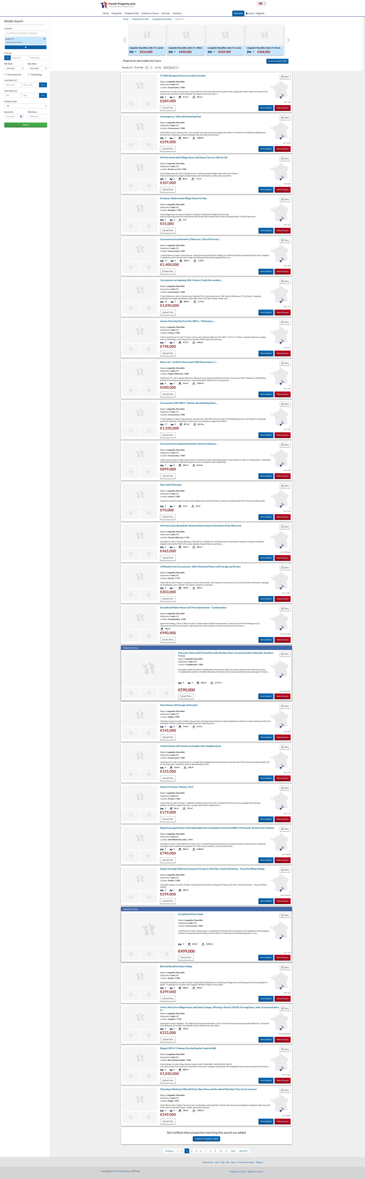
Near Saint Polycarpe (171, 484)
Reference (32, 112)
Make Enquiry (283, 108)
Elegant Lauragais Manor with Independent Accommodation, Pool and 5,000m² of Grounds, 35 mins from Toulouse (217, 827)
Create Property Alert (277, 61)
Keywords (8, 112)
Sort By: (158, 67)
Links (216, 1162)
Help (222, 1162)
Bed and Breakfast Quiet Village (176, 966)
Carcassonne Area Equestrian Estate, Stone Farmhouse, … (189, 443)
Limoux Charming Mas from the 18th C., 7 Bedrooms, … (187, 321)
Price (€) (8, 53)
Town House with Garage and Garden (179, 705)
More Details (265, 108)
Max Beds (32, 64)
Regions (259, 1162)
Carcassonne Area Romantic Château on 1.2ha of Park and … (190, 239)
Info (228, 1162)
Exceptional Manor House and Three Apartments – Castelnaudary (193, 607)
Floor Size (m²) (10, 91)
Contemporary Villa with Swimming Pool (180, 116)
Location (8, 28)
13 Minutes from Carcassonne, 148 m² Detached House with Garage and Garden (200, 566)
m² (42, 85)
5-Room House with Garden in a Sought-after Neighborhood (190, 746)
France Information (246, 1162)
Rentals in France (255, 1171)
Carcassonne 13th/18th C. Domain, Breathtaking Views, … (189, 403)
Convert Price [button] (168, 108)
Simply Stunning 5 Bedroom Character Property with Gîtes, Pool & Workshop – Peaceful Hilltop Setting (212, 868)
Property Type (10, 101)
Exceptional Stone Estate (190, 914)
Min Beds (8, 64)
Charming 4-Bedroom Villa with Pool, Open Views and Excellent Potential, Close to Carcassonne (208, 1089)
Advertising (208, 1162)
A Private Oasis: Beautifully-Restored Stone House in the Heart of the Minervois (200, 525)
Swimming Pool (14, 74)
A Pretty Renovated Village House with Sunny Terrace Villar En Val (193, 157)
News (233, 1162)
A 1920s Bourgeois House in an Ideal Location (183, 75)
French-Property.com (122, 1171)
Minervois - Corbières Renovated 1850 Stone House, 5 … (188, 362)
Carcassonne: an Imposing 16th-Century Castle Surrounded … (191, 280)
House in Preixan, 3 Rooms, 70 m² (176, 786)
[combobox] (25, 33)
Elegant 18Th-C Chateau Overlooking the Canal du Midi (188, 1048)
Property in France (238, 1171)
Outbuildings (36, 74)
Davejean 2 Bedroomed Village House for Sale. (183, 198)
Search (26, 125)
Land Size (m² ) (11, 80)
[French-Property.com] (117, 5)
